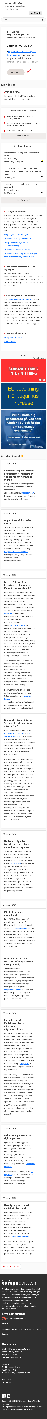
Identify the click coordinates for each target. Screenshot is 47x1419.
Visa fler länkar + (23, 200)
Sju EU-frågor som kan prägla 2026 (19, 130)
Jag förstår (35, 13)
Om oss (5, 1334)
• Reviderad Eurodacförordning (17, 249)
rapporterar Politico (13, 989)
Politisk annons (39, 358)
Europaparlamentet (13, 337)
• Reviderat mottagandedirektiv (17, 238)
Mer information (12, 9)
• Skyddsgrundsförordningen (16, 234)
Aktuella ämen (17, 1329)
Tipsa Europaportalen (32, 1329)
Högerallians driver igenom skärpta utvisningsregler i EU (20, 117)
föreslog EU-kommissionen (20, 299)
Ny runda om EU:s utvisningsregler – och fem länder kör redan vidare (23, 124)
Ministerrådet (10, 341)
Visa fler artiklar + (23, 136)
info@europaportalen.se (16, 1318)
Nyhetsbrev (6, 1329)
